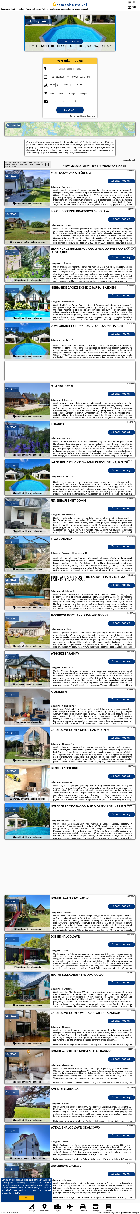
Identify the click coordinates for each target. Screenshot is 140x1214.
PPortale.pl (14, 1213)
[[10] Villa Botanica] (27, 554)
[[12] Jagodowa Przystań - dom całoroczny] (27, 630)
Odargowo (10, 176)
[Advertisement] (70, 867)
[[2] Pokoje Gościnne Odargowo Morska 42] (27, 226)
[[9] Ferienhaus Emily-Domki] (27, 516)
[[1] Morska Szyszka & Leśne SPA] (27, 188)
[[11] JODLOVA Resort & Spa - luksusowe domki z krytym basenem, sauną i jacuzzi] (27, 592)
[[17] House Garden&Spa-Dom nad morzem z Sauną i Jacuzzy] (27, 821)
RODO (17, 1193)
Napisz (136, 1213)
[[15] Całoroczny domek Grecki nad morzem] (27, 745)
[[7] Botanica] (27, 439)
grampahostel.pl (70, 5)
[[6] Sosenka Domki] (27, 401)
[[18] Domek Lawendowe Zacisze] (27, 913)
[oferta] (14, 204)
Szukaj (70, 110)
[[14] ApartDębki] (27, 707)
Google (47, 1180)
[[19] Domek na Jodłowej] (27, 952)
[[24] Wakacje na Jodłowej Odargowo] (27, 1143)
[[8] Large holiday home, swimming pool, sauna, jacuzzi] (27, 477)
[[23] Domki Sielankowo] (27, 1104)
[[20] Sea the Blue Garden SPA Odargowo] (27, 990)
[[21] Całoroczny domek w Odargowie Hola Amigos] (27, 1028)
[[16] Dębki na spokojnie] (27, 783)
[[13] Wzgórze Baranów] (27, 669)
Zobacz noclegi (121, 180)
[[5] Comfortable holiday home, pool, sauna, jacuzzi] (27, 341)
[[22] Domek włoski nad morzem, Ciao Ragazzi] (27, 1066)
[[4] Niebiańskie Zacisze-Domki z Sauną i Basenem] (27, 303)
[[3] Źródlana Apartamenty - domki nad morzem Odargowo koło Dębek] (27, 264)
